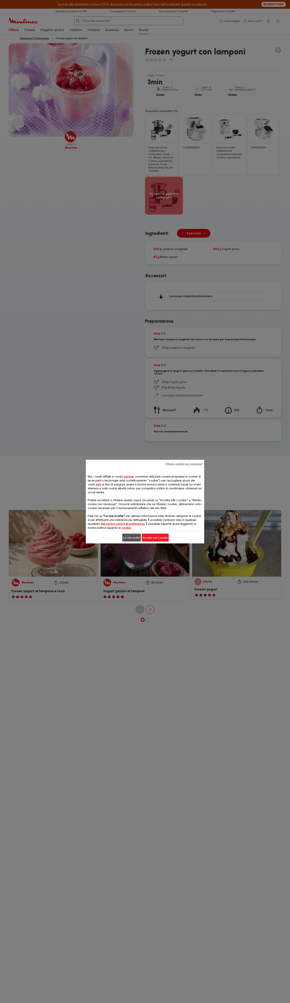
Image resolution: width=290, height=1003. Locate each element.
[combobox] (94, 502)
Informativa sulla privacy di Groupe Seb (105, 562)
